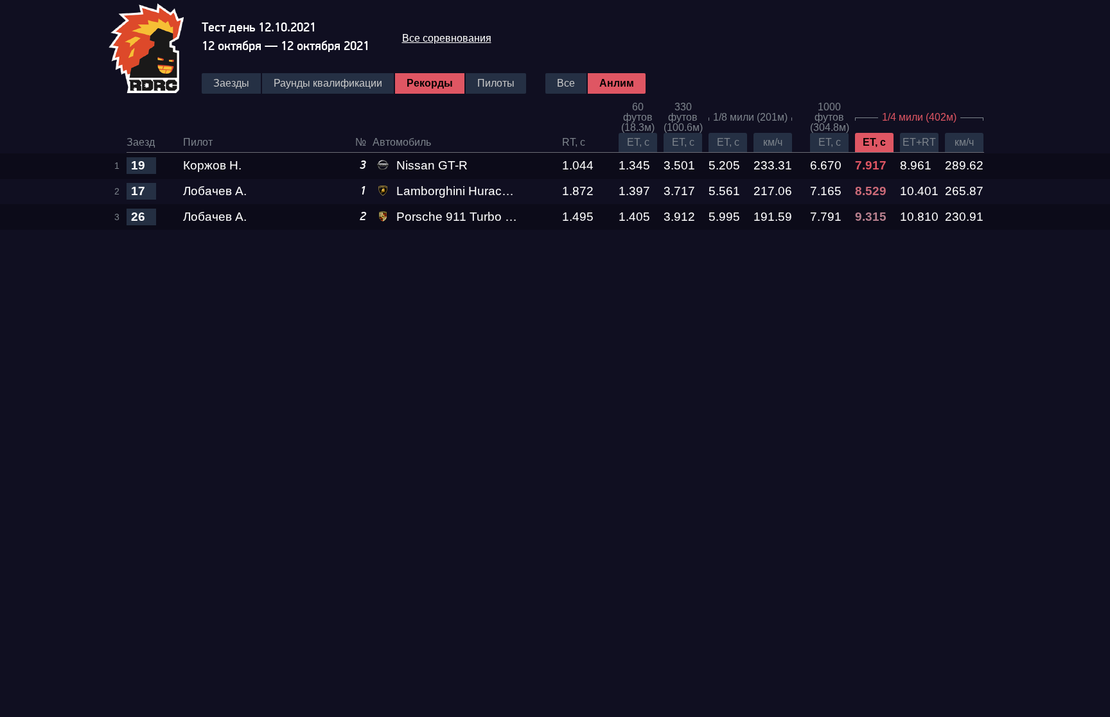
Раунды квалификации (328, 83)
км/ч (772, 142)
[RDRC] (154, 47)
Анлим (616, 83)
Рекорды (430, 83)
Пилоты (496, 83)
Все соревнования (446, 38)
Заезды (231, 83)
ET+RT (919, 142)
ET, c (638, 142)
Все (566, 83)
